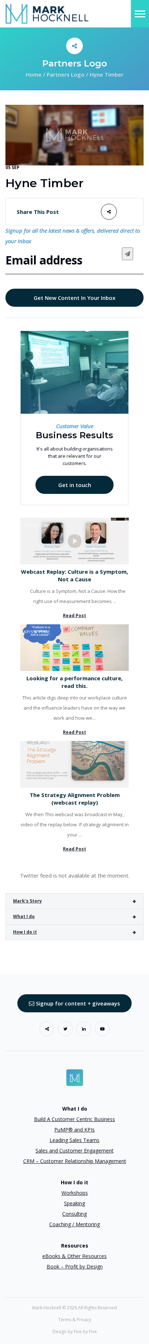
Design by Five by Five (74, 1331)
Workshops (74, 1192)
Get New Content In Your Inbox (74, 297)
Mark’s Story (27, 901)
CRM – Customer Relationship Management (74, 1161)
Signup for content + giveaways (77, 1003)
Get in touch (74, 484)
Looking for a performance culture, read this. (74, 682)
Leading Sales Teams (74, 1140)
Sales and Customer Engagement (74, 1150)
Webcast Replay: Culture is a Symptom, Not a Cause (74, 575)
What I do (24, 916)
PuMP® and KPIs (74, 1129)
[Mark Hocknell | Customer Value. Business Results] (47, 13)
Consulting (74, 1213)
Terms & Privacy (74, 1320)
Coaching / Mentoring (74, 1224)
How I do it (25, 932)
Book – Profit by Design (75, 1266)
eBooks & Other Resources (74, 1256)
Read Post (74, 615)
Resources (74, 1245)
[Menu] (140, 13)
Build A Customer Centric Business (74, 1119)
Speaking (74, 1203)
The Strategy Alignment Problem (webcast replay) (75, 798)
